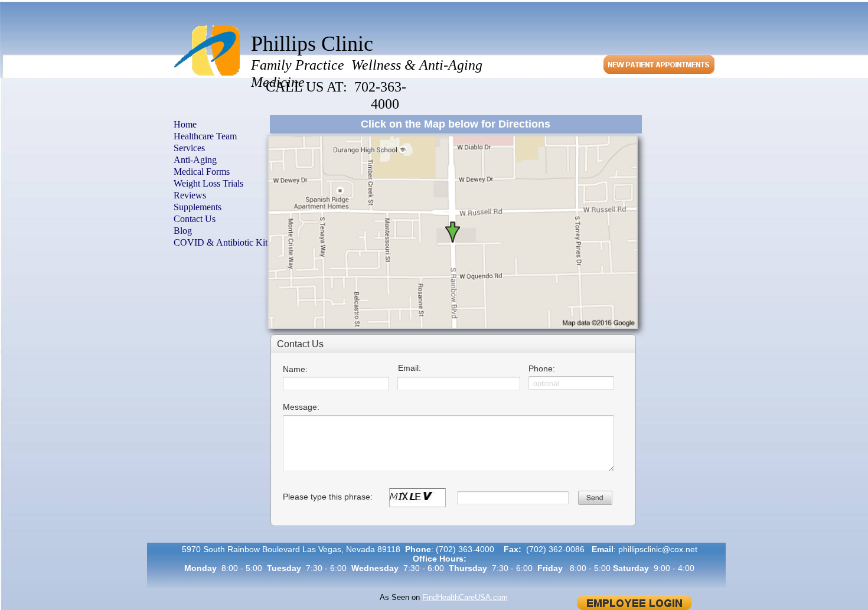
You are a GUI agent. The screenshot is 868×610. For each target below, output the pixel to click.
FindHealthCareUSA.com (465, 597)
